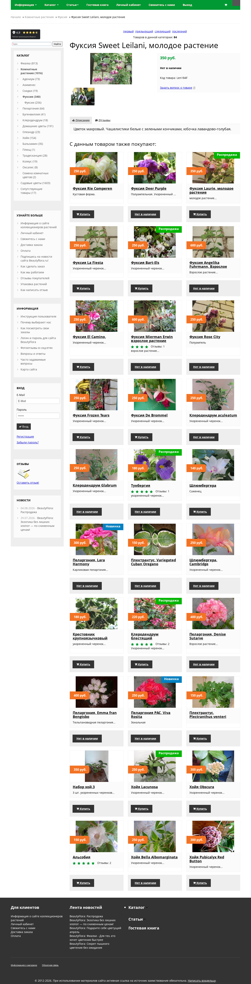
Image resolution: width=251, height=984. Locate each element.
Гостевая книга (143, 928)
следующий (163, 31)
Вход (25, 426)
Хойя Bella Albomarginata (154, 857)
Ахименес (29, 85)
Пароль (22, 409)
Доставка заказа (32, 245)
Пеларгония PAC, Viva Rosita (150, 714)
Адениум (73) (31, 79)
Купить (84, 214)
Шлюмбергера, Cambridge (203, 562)
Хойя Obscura (201, 786)
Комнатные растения (39, 17)
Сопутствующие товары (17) (31, 191)
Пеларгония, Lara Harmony (89, 562)
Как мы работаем (32, 272)
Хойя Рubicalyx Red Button (206, 859)
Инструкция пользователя (38, 316)
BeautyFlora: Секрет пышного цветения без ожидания (89, 945)
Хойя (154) (29, 138)
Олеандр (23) (31, 132)
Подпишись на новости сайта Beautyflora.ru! (36, 258)
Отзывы (104, 120)
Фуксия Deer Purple (148, 188)
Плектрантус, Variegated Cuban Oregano (153, 562)
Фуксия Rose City (204, 336)
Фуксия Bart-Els (145, 262)
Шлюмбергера (202, 485)
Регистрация (25, 436)
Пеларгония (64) (33, 108)
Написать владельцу (202, 980)
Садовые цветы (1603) (35, 183)
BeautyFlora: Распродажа (86, 916)
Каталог (51, 5)
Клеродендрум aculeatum (213, 415)
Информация (25, 5)
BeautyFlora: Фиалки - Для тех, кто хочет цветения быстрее (92, 938)
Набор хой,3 (84, 786)
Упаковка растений (34, 284)
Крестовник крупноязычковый (90, 636)
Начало (16, 17)
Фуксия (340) (32, 96)
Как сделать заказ (33, 266)
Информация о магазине (24, 965)
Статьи (71, 5)
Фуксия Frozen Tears (91, 415)
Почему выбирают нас (36, 322)
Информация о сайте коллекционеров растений (39, 225)
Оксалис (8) (30, 167)
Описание (82, 120)
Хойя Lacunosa (144, 786)
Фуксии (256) (33, 102)
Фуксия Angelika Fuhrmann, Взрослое (208, 264)
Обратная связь (50, 965)
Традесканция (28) (35, 155)
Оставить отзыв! (28, 482)
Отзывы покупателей (35, 278)
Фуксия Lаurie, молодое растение (211, 190)
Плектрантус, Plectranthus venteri (207, 714)
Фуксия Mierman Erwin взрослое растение (152, 338)
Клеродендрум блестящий (144, 636)
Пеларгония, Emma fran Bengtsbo (95, 714)
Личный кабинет (32, 233)
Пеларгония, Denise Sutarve (207, 636)
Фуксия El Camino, (89, 336)
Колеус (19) (30, 161)
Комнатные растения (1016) (32, 71)
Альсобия (81, 857)
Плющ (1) (29, 149)
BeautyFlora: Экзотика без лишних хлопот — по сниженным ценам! (37, 524)
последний (179, 31)
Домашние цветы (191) (38, 126)
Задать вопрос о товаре (176, 87)
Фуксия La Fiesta (88, 262)
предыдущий (144, 31)
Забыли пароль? (28, 442)
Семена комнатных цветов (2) (35, 175)
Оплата (26, 251)
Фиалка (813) (29, 63)
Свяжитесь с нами (33, 239)
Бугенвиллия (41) (34, 114)
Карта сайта (29, 369)
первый (128, 31)
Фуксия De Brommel (149, 415)
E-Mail (21, 395)
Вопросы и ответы (33, 354)
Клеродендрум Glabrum (95, 485)
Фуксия (62, 17)
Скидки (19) (30, 91)
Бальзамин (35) (33, 144)
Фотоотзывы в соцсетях (37, 348)
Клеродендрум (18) (35, 120)
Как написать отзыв (34, 290)
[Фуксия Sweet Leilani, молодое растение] (111, 68)
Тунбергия (140, 485)
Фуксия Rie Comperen (92, 188)
